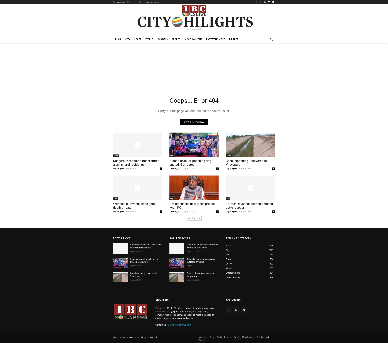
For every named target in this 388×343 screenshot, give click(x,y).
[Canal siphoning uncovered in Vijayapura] (250, 145)
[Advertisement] (194, 65)
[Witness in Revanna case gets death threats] (137, 188)
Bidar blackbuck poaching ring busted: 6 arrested (190, 162)
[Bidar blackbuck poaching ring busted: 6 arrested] (194, 145)
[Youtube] (273, 2)
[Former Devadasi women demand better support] (250, 188)
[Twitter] (265, 2)
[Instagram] (260, 2)
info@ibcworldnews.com (179, 324)
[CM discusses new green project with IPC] (194, 188)
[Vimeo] (269, 2)
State (116, 156)
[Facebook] (256, 2)
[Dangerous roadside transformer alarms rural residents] (137, 145)
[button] (271, 39)
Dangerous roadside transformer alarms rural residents (136, 162)
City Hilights (118, 168)
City (115, 199)
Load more (193, 218)
